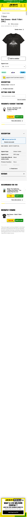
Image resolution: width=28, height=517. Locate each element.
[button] (4, 5)
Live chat (9, 2)
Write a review (14, 24)
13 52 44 (17, 2)
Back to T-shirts (6, 13)
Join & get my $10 (13, 512)
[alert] (13, 140)
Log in (7, 77)
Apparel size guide (9, 142)
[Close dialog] (22, 500)
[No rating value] (4, 24)
